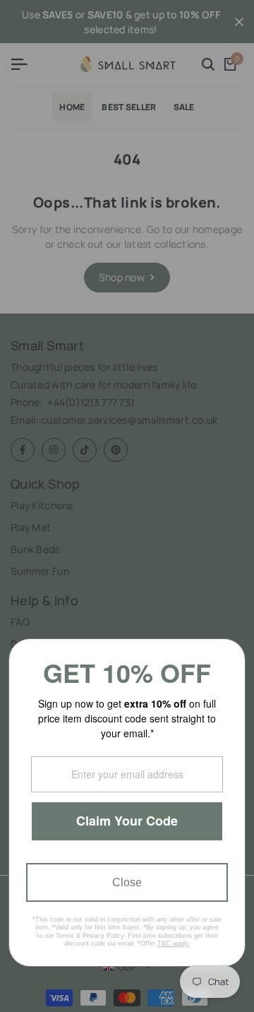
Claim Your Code (127, 820)
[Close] (229, 655)
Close (127, 882)
